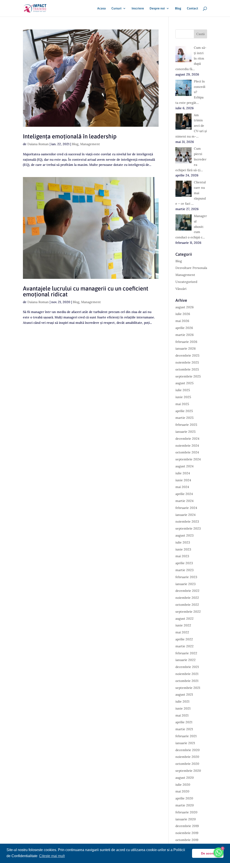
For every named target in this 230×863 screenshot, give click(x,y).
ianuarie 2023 (185, 584)
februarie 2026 (186, 342)
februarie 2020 (186, 812)
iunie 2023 (183, 549)
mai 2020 (182, 791)
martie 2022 (184, 646)
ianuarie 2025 (185, 432)
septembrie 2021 (187, 688)
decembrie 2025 (187, 355)
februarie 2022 (186, 653)
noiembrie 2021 (186, 674)
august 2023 (184, 535)
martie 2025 (184, 418)
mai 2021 (181, 715)
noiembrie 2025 (187, 362)
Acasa (101, 8)
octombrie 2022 (187, 605)
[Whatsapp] (218, 852)
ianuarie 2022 (185, 660)
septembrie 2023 (188, 528)
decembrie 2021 (187, 667)
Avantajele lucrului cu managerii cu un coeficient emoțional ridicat (85, 291)
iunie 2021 (182, 708)
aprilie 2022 (184, 639)
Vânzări (180, 289)
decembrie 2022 (187, 591)
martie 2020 (184, 805)
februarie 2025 (186, 425)
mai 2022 (182, 632)
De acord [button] (208, 853)
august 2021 (184, 694)
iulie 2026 (182, 314)
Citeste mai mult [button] (52, 856)
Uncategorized (186, 282)
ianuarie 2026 (185, 348)
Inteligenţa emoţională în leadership (70, 136)
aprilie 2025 (184, 411)
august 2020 (184, 778)
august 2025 (184, 383)
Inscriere (138, 8)
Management (90, 144)
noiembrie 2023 (187, 521)
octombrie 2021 (186, 681)
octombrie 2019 (186, 840)
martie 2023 (184, 570)
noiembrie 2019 (186, 833)
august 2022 (184, 619)
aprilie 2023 (184, 563)
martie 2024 (184, 501)
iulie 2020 (182, 785)
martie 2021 (184, 729)
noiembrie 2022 (187, 598)
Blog (178, 8)
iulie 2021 (182, 701)
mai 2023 (182, 556)
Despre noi (157, 8)
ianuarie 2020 (185, 819)
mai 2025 (182, 404)
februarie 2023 (186, 577)
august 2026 (184, 307)
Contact (192, 8)
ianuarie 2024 (185, 515)
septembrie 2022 (188, 612)
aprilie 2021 (183, 722)
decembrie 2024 (187, 439)
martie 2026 (184, 335)
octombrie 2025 (187, 369)
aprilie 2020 (184, 798)
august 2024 (184, 466)
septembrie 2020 (188, 771)
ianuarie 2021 (185, 743)
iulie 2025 (182, 390)
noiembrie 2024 (187, 446)
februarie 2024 (186, 508)
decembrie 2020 (187, 750)
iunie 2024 (183, 480)
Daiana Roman (38, 144)
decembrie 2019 (187, 826)
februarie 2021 (186, 736)
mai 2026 (182, 321)
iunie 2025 (183, 397)
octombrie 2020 (187, 764)
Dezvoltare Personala (191, 268)
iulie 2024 (182, 473)
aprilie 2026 (184, 328)
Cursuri (116, 8)
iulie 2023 (182, 542)
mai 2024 (182, 487)
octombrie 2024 (187, 452)
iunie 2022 (183, 625)
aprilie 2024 (184, 494)
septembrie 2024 (188, 459)
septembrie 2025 (188, 376)
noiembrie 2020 (187, 757)
